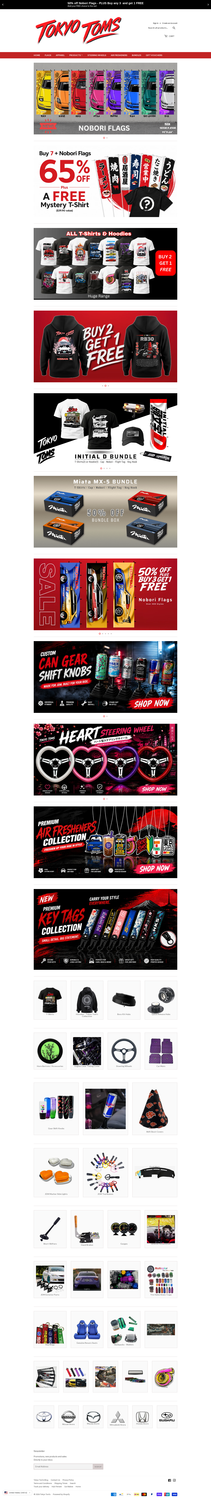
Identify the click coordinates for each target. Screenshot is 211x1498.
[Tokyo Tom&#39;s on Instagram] (174, 1481)
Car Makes (68, 1487)
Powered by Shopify (61, 1494)
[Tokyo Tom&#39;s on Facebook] (169, 1481)
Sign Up (98, 1467)
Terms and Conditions (43, 1483)
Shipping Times (60, 1483)
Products (75, 55)
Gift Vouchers (154, 55)
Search (73, 1483)
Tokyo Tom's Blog (41, 1480)
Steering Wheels (97, 55)
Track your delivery (41, 1487)
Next (171, 98)
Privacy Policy (68, 1480)
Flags (48, 55)
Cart (171, 36)
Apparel (60, 55)
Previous (40, 98)
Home (37, 55)
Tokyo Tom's (45, 1494)
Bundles (136, 55)
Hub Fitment (57, 1487)
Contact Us (55, 1480)
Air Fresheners (119, 55)
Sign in (155, 23)
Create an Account (169, 23)
